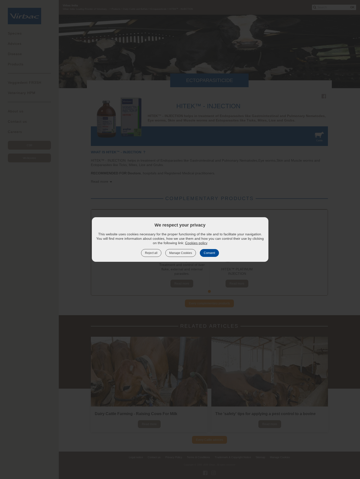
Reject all (151, 253)
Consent (209, 253)
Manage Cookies (180, 253)
